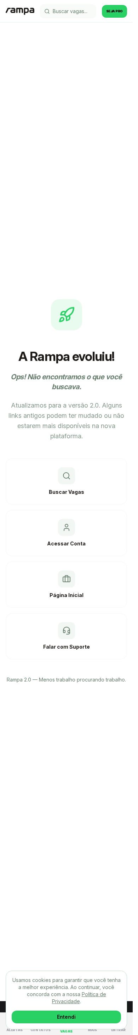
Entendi (66, 1017)
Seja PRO (114, 11)
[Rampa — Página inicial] (20, 11)
